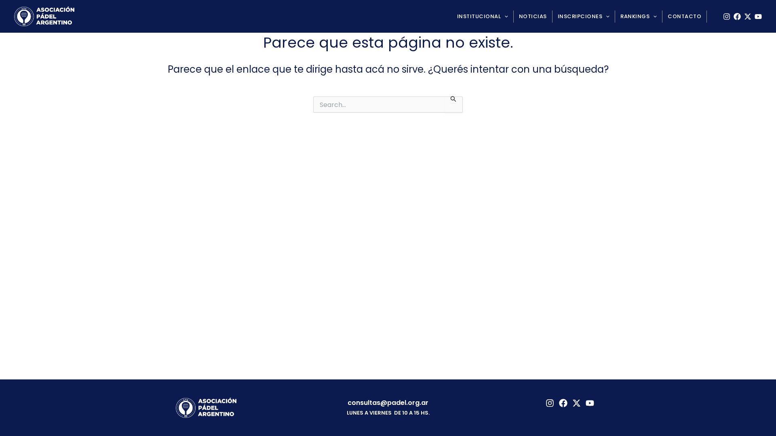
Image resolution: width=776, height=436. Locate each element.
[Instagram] (726, 16)
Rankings (634, 16)
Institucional (479, 16)
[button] (504, 16)
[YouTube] (758, 16)
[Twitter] (576, 403)
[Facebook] (737, 16)
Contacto (684, 16)
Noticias (533, 16)
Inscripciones (580, 16)
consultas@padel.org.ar (388, 402)
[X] (747, 16)
